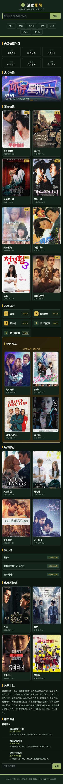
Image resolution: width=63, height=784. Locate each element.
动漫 (52, 26)
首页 (11, 26)
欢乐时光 (51, 52)
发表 (57, 766)
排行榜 (37, 32)
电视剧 (31, 26)
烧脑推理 (31, 63)
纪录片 (26, 32)
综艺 (42, 26)
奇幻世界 (51, 63)
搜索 (55, 16)
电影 (21, 26)
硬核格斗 (11, 63)
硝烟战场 (31, 52)
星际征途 (11, 52)
